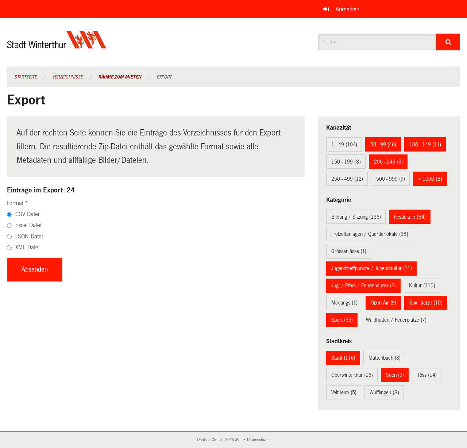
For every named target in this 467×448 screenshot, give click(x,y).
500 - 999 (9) (390, 179)
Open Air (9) (383, 303)
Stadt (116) (343, 358)
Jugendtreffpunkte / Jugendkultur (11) (371, 268)
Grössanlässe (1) (348, 251)
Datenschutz (258, 439)
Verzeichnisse (67, 77)
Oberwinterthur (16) (352, 375)
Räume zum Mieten (119, 77)
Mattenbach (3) (384, 358)
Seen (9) (395, 375)
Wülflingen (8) (384, 392)
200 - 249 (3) (388, 162)
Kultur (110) (422, 285)
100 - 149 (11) (425, 145)
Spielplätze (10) (426, 303)
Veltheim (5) (343, 392)
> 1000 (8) (430, 179)
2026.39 (233, 439)
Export (164, 77)
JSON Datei (29, 236)
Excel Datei (28, 225)
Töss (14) (427, 375)
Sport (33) (342, 320)
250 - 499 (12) (347, 179)
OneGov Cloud (210, 439)
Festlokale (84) (410, 217)
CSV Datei (27, 214)
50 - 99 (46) (383, 145)
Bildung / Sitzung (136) (356, 217)
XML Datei (27, 247)
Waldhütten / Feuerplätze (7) (396, 320)
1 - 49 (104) (344, 145)
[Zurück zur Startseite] (57, 45)
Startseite (25, 77)
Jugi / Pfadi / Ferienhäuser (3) (363, 285)
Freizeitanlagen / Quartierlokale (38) (369, 234)
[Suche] (448, 42)
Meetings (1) (344, 303)
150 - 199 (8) (346, 162)
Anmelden (347, 9)
